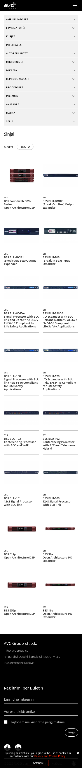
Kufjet (10, 36)
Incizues (12, 95)
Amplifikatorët (17, 19)
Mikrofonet (15, 61)
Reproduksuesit (17, 78)
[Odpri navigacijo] (75, 5)
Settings (38, 763)
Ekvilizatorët (16, 27)
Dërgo (71, 732)
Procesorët (14, 87)
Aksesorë (12, 104)
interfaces (14, 44)
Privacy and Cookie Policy (49, 756)
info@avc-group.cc (16, 650)
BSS (23, 147)
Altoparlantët (17, 53)
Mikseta (11, 70)
